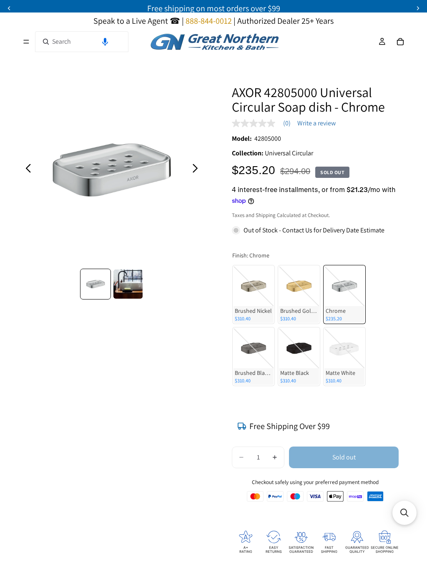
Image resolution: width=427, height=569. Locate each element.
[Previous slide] (26, 170)
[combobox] (81, 42)
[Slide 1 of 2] (95, 284)
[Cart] (400, 41)
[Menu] (26, 41)
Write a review (316, 123)
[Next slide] (197, 170)
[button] (105, 42)
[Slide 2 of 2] (128, 284)
